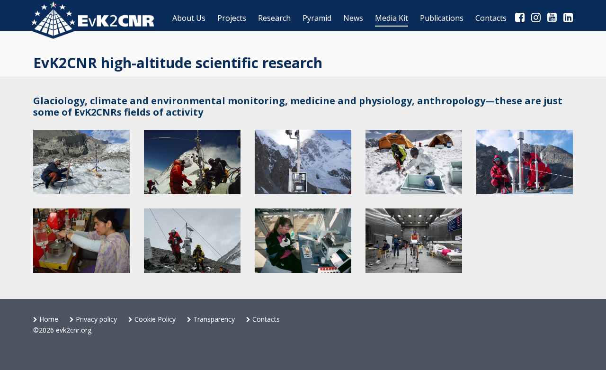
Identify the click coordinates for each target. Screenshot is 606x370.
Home (47, 319)
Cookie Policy (154, 319)
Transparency (213, 319)
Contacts (265, 319)
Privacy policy (95, 319)
